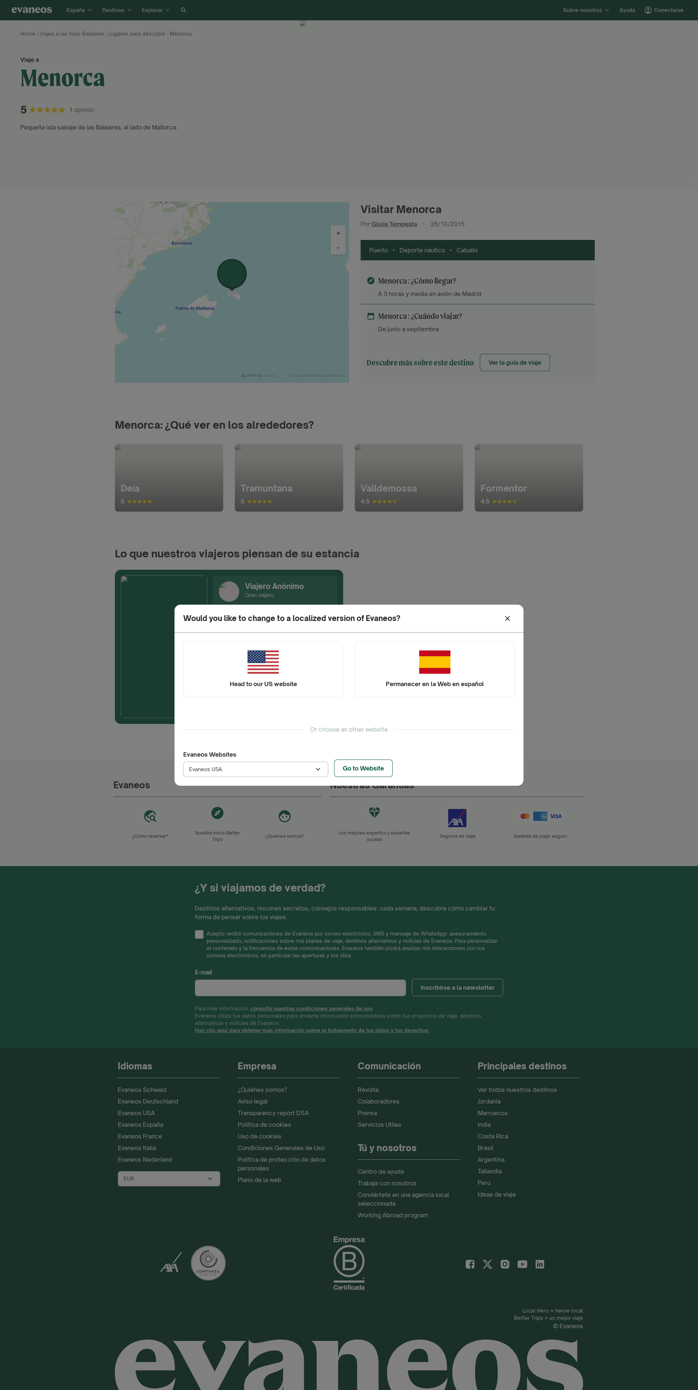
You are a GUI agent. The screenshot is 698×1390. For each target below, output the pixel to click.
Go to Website (363, 768)
